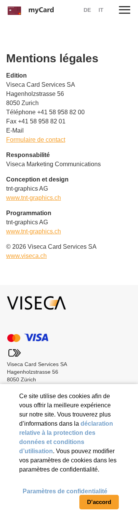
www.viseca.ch (26, 256)
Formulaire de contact (35, 139)
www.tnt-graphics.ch (33, 197)
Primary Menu (124, 9)
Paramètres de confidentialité (65, 491)
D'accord (99, 502)
